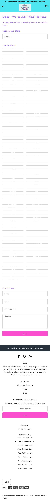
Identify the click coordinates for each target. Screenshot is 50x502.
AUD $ (6, 482)
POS (29, 495)
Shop (25, 393)
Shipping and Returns (25, 385)
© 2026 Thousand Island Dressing (14, 495)
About (25, 389)
